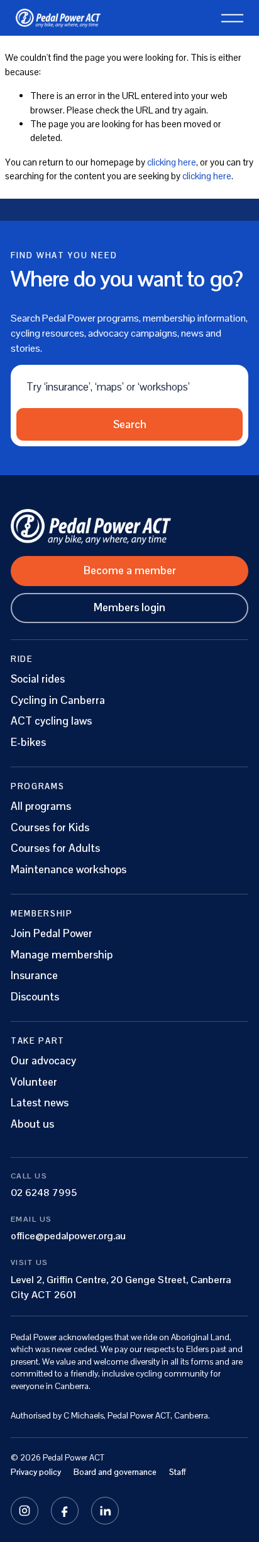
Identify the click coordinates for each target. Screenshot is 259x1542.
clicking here (171, 162)
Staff (177, 1472)
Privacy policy (36, 1472)
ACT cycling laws (51, 721)
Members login (129, 607)
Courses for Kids (50, 827)
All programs (41, 806)
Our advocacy (43, 1060)
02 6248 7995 (44, 1192)
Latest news (40, 1102)
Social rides (38, 679)
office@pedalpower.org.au (68, 1235)
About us (32, 1124)
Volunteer (34, 1082)
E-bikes (28, 742)
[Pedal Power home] (129, 526)
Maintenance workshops (68, 869)
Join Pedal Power (51, 933)
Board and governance (115, 1472)
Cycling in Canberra (58, 700)
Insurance (34, 975)
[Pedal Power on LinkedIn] (105, 1510)
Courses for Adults (55, 848)
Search (129, 424)
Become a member (130, 570)
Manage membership (62, 955)
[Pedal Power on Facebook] (65, 1510)
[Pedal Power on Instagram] (24, 1510)
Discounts (35, 997)
